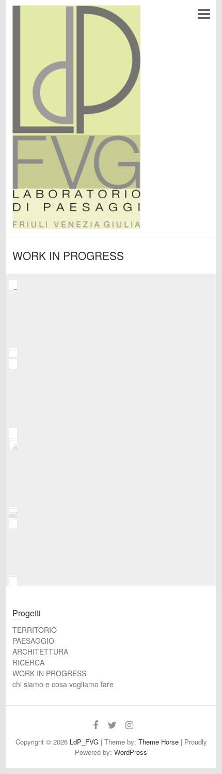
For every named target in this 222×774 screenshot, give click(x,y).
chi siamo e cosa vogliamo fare (63, 684)
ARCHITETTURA (40, 651)
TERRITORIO (34, 630)
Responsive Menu (204, 13)
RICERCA (28, 662)
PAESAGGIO (33, 640)
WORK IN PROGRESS (49, 673)
